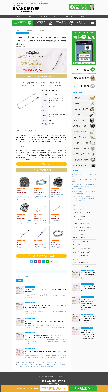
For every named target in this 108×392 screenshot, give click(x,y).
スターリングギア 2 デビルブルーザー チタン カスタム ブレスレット (41, 248)
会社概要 (38, 376)
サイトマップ (69, 376)
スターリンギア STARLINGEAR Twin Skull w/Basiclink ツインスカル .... (41, 196)
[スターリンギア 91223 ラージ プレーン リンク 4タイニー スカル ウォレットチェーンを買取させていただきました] (43, 261)
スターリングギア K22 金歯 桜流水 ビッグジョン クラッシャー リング (24, 222)
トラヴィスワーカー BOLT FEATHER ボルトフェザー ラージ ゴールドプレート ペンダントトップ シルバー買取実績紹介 (83, 198)
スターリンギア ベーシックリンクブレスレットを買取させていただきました (40, 362)
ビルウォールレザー (43, 16)
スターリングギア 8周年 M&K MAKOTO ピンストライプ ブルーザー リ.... (58, 196)
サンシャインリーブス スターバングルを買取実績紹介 (84, 180)
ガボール (31, 16)
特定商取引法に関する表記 (47, 376)
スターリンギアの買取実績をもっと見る (41, 256)
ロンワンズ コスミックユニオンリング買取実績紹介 (84, 175)
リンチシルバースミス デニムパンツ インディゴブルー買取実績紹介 (83, 192)
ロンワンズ (56, 16)
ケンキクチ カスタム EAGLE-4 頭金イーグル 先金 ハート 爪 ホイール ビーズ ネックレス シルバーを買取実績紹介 (84, 186)
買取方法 (18, 16)
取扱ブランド (69, 16)
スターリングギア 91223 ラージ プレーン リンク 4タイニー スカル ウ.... (41, 222)
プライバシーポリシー (60, 376)
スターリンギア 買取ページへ (41, 164)
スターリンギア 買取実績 (23, 276)
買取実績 (82, 16)
